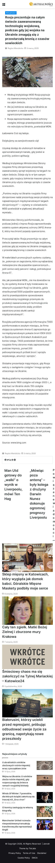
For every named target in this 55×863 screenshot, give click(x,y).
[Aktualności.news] (41, 4)
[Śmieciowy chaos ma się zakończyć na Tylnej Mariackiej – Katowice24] (27, 657)
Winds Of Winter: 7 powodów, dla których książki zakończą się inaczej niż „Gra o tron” (18, 796)
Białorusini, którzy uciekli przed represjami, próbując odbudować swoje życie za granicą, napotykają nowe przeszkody (24, 729)
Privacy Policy (15, 853)
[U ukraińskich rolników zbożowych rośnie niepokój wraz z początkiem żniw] (45, 765)
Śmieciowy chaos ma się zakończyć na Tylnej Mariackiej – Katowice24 (27, 676)
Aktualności (11, 13)
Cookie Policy (24, 858)
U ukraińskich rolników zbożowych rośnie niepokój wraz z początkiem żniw (16, 765)
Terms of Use (29, 853)
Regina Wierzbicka (15, 48)
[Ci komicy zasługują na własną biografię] (45, 811)
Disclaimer (41, 853)
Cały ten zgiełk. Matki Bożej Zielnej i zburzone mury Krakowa (24, 632)
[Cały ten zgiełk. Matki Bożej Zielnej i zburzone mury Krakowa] (27, 610)
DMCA (35, 858)
